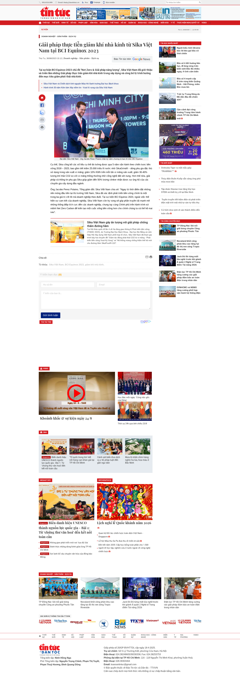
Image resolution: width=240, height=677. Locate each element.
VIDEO (204, 23)
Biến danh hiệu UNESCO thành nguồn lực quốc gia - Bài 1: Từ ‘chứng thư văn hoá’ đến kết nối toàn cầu (54, 463)
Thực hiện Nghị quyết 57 (188, 23)
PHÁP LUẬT (83, 23)
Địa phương (184, 636)
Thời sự (46, 23)
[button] (149, 448)
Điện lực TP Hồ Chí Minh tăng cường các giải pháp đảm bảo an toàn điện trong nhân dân (182, 605)
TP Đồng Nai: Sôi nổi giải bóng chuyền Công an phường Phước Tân (56, 603)
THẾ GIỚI (55, 23)
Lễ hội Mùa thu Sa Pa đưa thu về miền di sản (119, 541)
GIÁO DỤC (104, 23)
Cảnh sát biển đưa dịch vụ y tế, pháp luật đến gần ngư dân (108, 460)
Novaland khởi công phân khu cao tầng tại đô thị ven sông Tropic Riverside (97, 605)
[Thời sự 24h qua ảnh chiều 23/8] (135, 411)
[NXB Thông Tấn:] (96, 624)
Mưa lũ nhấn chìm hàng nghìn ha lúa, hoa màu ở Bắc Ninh (137, 460)
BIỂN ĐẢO (165, 23)
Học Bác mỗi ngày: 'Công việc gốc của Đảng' (133, 398)
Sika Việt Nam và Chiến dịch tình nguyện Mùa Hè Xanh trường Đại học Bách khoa (81, 83)
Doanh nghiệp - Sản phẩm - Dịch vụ (59, 36)
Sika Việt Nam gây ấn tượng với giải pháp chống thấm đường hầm (117, 224)
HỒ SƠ (123, 23)
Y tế (173, 23)
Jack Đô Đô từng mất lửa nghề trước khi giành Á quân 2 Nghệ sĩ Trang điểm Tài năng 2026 (140, 605)
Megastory (46, 457)
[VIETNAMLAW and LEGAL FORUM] (67, 622)
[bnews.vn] (112, 624)
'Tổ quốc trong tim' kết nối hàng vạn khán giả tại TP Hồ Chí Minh (81, 460)
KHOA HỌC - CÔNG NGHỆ (148, 23)
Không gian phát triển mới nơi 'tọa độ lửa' (64, 542)
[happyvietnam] (81, 621)
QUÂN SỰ (132, 23)
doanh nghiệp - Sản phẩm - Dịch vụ (56, 574)
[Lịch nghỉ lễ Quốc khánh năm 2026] (125, 501)
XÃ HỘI (73, 23)
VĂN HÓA (94, 23)
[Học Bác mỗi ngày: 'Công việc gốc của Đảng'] (135, 383)
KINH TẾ (65, 23)
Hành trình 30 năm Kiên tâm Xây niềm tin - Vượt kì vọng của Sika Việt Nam (78, 87)
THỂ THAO (114, 23)
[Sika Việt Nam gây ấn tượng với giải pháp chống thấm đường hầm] (67, 233)
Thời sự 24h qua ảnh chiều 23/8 (132, 423)
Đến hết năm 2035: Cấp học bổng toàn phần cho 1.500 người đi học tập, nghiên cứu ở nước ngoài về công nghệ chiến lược (124, 548)
